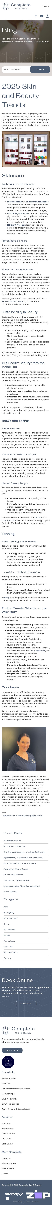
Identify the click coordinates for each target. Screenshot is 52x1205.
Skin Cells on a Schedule (14, 846)
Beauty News (8, 1168)
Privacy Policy (17, 1202)
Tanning (5, 597)
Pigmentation (9, 941)
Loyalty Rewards (9, 1099)
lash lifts (38, 517)
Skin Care (8, 946)
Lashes (7, 935)
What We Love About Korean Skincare (20, 863)
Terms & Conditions (32, 1202)
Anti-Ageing (9, 912)
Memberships (8, 1093)
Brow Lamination (37, 650)
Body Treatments (11, 918)
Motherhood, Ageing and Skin (16, 880)
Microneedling (14, 201)
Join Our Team (9, 1163)
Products (6, 1123)
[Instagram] (47, 16)
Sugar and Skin (10, 892)
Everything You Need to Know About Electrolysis (24, 852)
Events (5, 1173)
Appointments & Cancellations (16, 1109)
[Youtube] (41, 16)
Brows (6, 924)
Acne (6, 907)
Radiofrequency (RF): (38, 201)
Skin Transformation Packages (16, 1088)
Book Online (7, 1143)
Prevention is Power (12, 840)
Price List (6, 1083)
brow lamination (9, 520)
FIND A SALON (8, 1049)
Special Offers (8, 1133)
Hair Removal (9, 929)
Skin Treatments (11, 952)
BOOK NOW (26, 1002)
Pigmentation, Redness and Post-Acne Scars (23, 857)
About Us (6, 1158)
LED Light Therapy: (16, 225)
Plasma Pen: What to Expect (16, 869)
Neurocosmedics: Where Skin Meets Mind (22, 886)
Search (40, 69)
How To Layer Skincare (13, 875)
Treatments (7, 1128)
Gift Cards (6, 1138)
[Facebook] (36, 16)
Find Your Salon (9, 1078)
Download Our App (10, 1104)
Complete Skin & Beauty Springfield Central (22, 815)
